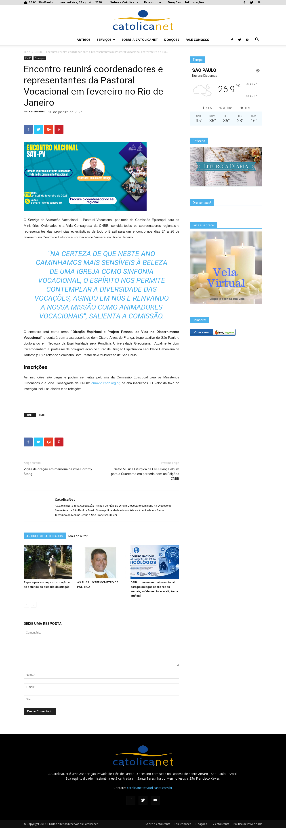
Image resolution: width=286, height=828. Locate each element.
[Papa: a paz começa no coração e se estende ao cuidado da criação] (48, 562)
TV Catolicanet (220, 824)
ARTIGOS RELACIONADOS (44, 536)
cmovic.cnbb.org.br (105, 383)
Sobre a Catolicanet (125, 2)
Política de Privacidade (247, 824)
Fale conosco (154, 2)
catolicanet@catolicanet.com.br (149, 788)
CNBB (38, 52)
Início (27, 52)
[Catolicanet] (143, 20)
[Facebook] (244, 2)
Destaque (40, 58)
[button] (257, 40)
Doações (174, 2)
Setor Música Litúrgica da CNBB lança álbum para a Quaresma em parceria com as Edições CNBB (145, 474)
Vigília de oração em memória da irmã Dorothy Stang (58, 471)
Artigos (83, 39)
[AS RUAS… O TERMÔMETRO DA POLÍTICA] (101, 562)
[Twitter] (251, 2)
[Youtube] (259, 2)
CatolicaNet (37, 111)
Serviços (104, 39)
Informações (194, 2)
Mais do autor (78, 536)
